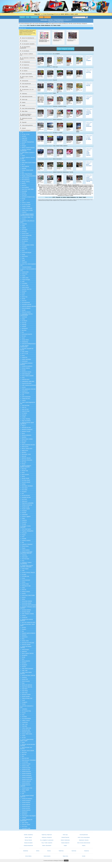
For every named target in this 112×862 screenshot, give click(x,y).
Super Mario (24, 688)
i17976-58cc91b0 (49, 135)
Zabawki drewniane (26, 771)
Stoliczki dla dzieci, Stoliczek (28, 675)
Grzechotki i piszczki (26, 304)
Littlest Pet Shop (25, 411)
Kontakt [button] (41, 17)
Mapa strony (65, 856)
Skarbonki (24, 635)
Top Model (24, 716)
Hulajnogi (24, 324)
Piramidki (24, 538)
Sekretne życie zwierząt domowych (26, 620)
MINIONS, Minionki (26, 458)
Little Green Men (25, 405)
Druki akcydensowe (26, 83)
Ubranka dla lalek (26, 730)
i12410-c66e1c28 (79, 122)
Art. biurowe (24, 40)
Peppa (23, 518)
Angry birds (24, 138)
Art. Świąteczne (25, 67)
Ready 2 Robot (25, 584)
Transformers (25, 722)
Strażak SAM (25, 679)
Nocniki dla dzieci (26, 495)
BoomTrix (24, 185)
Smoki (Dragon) (25, 649)
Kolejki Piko (24, 357)
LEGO (28, 25)
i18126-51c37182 (40, 69)
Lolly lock (24, 415)
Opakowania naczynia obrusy (26, 119)
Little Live (24, 407)
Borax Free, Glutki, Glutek (28, 189)
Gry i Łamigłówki (56, 53)
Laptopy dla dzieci (26, 398)
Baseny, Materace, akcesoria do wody (27, 158)
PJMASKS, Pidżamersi (27, 544)
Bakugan (24, 145)
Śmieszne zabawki (26, 644)
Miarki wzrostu (25, 446)
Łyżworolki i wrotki (26, 828)
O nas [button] (27, 17)
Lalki (23, 394)
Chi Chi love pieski (26, 204)
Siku (23, 631)
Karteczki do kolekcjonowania (29, 343)
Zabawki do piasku (26, 767)
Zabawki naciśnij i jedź (27, 779)
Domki (23, 243)
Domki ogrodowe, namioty (28, 244)
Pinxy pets (24, 532)
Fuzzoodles (24, 283)
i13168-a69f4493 (41, 31)
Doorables (24, 246)
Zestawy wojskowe (26, 810)
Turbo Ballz (24, 726)
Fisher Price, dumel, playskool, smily (28, 264)
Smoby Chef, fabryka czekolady (25, 647)
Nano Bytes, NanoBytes (27, 485)
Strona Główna (28, 856)
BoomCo (24, 183)
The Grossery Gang (26, 710)
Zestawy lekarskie (26, 802)
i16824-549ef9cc (78, 148)
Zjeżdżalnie (24, 813)
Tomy (23, 714)
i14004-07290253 (59, 122)
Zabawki (24, 128)
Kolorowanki (25, 361)
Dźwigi (23, 254)
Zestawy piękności (26, 804)
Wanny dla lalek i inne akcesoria (26, 748)
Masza (23, 433)
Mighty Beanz (25, 450)
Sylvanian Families (26, 694)
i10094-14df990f (69, 161)
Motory (23, 476)
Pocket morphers (26, 550)
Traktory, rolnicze (26, 720)
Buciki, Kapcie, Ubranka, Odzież (26, 77)
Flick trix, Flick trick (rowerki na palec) (28, 269)
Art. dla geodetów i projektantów (25, 47)
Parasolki (24, 512)
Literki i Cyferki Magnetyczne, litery (27, 403)
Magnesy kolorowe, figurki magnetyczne (27, 423)
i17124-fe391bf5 (40, 122)
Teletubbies (24, 709)
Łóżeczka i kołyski (26, 824)
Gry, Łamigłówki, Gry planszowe (46, 840)
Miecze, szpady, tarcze (27, 448)
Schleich (24, 615)
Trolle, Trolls (25, 724)
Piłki (23, 542)
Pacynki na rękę (25, 506)
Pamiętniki (24, 510)
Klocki (23, 355)
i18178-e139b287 (69, 56)
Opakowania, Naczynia (83, 840)
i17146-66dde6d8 (50, 148)
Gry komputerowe (26, 302)
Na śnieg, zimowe (26, 480)
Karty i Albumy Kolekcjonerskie (24, 346)
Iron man (24, 336)
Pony (23, 560)
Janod (23, 338)
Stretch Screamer (26, 681)
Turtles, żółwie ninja (26, 728)
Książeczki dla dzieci (26, 383)
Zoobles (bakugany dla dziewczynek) (26, 820)
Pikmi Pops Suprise (26, 529)
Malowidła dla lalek (26, 427)
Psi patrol (24, 574)
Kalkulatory (24, 93)
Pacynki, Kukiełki (26, 508)
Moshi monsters (25, 474)
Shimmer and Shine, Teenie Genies (27, 625)
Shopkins (24, 629)
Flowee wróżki (25, 272)
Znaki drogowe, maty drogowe (29, 815)
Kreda (23, 377)
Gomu (23, 294)
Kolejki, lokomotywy (26, 359)
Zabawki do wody (26, 769)
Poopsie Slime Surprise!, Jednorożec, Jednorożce (26, 566)
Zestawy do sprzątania (27, 798)
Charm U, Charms (26, 202)
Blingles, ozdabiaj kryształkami (29, 175)
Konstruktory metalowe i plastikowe (26, 364)
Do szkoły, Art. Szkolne (57, 132)
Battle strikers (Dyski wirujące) (29, 162)
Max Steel (24, 440)
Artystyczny (86, 850)
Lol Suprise (24, 413)
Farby (23, 258)
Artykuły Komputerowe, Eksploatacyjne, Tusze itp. (63, 172)
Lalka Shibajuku (25, 392)
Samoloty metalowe (26, 609)
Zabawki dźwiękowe (26, 773)
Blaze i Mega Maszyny (27, 173)
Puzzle (23, 578)
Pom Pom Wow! (25, 558)
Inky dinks (24, 330)
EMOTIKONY (25, 256)
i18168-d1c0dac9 (79, 56)
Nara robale (24, 489)
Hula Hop (24, 322)
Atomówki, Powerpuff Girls (28, 142)
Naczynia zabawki (26, 482)
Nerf (23, 493)
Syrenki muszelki (26, 696)
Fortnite (23, 275)
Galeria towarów (47, 856)
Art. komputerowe (26, 62)
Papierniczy (61, 850)
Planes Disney (25, 546)
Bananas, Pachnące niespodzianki (25, 150)
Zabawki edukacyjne (26, 775)
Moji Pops (24, 468)
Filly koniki (24, 262)
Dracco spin (24, 248)
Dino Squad (24, 229)
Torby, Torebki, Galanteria (46, 842)
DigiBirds (24, 227)
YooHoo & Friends (26, 763)
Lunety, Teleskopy (26, 418)
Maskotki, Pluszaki (26, 431)
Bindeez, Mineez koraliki (27, 170)
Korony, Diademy (26, 368)
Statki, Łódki (24, 670)
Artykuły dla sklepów (28, 842)
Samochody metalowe (27, 601)
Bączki (23, 143)
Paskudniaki (24, 514)
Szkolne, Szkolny (28, 837)
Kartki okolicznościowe (27, 96)
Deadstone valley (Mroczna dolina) (27, 221)
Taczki (23, 700)
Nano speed (24, 487)
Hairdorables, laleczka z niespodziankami (26, 314)
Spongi (23, 657)
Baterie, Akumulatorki (57, 158)
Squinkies (24, 662)
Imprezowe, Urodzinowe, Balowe (59, 106)
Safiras (23, 599)
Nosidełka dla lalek (26, 497)
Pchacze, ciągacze (26, 516)
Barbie (23, 155)
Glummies (24, 291)
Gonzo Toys (24, 296)
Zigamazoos (24, 811)
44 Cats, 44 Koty (25, 134)
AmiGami (24, 136)
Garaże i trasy (25, 285)
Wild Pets (24, 754)
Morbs (23, 472)
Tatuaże (24, 704)
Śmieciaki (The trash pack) (28, 642)
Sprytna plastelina (26, 661)
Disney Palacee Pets (26, 235)
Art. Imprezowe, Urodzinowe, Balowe (27, 58)
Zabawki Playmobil (65, 837)
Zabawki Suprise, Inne (27, 788)
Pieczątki (24, 524)
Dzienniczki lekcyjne (26, 252)
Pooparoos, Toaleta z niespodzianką (26, 563)
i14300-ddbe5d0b (50, 122)
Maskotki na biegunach (27, 429)
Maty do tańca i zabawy (27, 439)
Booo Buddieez (25, 187)
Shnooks (24, 627)
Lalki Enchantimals (26, 396)
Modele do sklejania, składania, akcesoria (25, 466)
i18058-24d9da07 (40, 135)
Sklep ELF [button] (22, 17)
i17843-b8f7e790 (69, 109)
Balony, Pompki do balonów (28, 147)
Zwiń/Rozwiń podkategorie (25, 130)
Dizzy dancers (25, 239)
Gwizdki (23, 310)
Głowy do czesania (26, 312)
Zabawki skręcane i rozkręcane (25, 785)
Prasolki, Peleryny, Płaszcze (28, 572)
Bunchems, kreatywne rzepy (28, 196)
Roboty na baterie (26, 591)
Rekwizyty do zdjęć (26, 585)
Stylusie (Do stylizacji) (27, 685)
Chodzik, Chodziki (26, 206)
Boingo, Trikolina (26, 181)
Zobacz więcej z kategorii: (89, 71)
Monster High (25, 470)
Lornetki (23, 416)
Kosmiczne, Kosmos (26, 371)
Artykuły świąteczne (65, 842)
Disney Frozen (25, 233)
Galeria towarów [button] (34, 17)
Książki (58, 25)
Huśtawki (24, 326)
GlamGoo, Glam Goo (26, 289)
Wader (23, 742)
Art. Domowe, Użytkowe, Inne (26, 54)
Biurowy (49, 850)
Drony (23, 250)
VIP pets (24, 737)
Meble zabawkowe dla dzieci (28, 444)
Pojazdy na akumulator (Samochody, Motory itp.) (26, 552)
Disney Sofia (25, 237)
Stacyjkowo (24, 664)
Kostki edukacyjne (26, 373)
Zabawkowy (25, 850)
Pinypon (24, 534)
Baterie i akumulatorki (27, 73)
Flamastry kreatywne (26, 267)
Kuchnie (24, 387)
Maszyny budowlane (26, 435)
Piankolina (24, 520)
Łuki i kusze (24, 826)
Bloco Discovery (25, 177)
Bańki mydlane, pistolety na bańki (27, 153)
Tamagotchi (24, 702)
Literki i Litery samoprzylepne (84, 837)
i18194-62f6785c (59, 56)
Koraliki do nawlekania (27, 366)
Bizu (23, 172)
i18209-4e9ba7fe (49, 56)
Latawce (24, 400)
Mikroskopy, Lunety (26, 454)
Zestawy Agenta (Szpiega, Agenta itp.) (27, 796)
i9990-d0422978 (78, 161)
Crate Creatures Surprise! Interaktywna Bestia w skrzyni (27, 214)
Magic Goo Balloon (26, 420)
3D (22, 132)
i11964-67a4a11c (49, 161)
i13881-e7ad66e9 (69, 122)
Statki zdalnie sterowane (27, 668)
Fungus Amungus (26, 279)
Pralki (23, 570)
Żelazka (23, 791)
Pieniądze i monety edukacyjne (25, 526)
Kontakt (83, 856)
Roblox (23, 587)
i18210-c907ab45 (40, 56)
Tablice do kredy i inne (27, 698)
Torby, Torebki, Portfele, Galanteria (60, 145)
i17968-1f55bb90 (78, 135)
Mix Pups (24, 461)
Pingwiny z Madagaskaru (27, 530)
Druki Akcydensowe (84, 834)
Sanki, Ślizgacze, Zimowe (28, 613)
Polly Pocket (25, 556)
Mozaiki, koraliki (25, 478)
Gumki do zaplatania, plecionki (29, 306)
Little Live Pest (25, 409)
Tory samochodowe (26, 718)
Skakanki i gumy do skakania (28, 633)
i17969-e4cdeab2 (69, 135)
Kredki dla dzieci (25, 379)
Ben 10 (23, 164)
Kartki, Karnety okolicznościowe (83, 842)
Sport (23, 659)
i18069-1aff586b (59, 69)
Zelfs (23, 793)
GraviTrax (24, 300)
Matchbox (24, 437)
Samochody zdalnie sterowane (29, 604)
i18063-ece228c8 (69, 69)
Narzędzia (24, 491)
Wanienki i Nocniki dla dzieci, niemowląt (27, 745)
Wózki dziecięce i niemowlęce (29, 760)
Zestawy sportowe (26, 808)
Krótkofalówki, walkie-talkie (28, 381)
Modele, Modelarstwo (65, 840)
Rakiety (23, 582)
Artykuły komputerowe (28, 845)
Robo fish (24, 589)
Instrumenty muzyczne (27, 334)
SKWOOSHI (24, 636)
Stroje (23, 683)
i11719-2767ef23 (55, 31)
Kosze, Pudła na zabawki (27, 375)
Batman (23, 160)
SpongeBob (24, 655)
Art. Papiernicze (25, 64)
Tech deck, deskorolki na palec (26, 706)
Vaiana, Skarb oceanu (27, 733)
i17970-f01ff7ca (59, 135)
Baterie (54, 25)
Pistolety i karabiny (26, 540)
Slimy (23, 638)
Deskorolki (24, 223)
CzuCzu (24, 219)
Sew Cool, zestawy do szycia (28, 622)
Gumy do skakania (26, 308)
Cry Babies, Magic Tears (27, 217)
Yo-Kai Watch (25, 762)
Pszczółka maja (25, 576)
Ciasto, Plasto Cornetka (27, 210)
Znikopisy (24, 817)
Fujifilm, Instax (25, 277)
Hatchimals (24, 317)
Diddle (23, 225)
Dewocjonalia (25, 80)
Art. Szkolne (37, 25)
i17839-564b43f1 (78, 109)
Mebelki (23, 442)
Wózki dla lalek (25, 758)
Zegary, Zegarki (25, 789)
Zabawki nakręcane (26, 781)
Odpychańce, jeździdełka (27, 503)
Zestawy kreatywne (26, 800)
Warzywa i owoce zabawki (28, 750)
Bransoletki (24, 191)
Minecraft (24, 456)
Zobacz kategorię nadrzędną (65, 49)
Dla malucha (25, 241)
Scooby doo (24, 617)
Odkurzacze (24, 501)
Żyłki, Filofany (25, 822)
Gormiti (23, 298)
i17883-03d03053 (40, 109)
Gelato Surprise (25, 287)
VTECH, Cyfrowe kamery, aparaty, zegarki (27, 740)
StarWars (24, 666)
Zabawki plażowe (26, 783)
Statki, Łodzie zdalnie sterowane (26, 673)
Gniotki (23, 292)
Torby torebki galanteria (27, 125)
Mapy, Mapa (24, 111)
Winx (23, 756)
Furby (23, 281)
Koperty (23, 102)
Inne (23, 332)
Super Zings (24, 692)
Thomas (24, 712)
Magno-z (24, 425)
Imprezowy (74, 850)
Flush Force (24, 273)
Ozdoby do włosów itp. (27, 505)
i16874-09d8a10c (69, 148)
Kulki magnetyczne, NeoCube (29, 389)
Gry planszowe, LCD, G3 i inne (27, 90)
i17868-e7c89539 (59, 109)
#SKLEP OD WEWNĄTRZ (28, 38)
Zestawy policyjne (26, 806)
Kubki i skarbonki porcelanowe (29, 385)
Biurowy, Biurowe (28, 840)
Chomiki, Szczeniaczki (27, 208)
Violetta (23, 735)
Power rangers (25, 568)
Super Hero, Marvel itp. (27, 686)
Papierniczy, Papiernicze (47, 834)
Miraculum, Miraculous (27, 460)
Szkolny (37, 850)
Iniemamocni (25, 328)
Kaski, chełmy (25, 351)
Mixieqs (23, 463)
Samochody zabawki (26, 603)
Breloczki (24, 193)
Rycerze (24, 597)
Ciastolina (24, 212)
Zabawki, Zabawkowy (28, 834)
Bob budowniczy (25, 179)
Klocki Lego (24, 99)
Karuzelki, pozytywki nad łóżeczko (26, 349)
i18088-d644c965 (49, 69)
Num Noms (24, 499)
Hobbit (23, 318)
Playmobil (32, 25)
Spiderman (24, 651)
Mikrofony (24, 452)
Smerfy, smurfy (25, 640)
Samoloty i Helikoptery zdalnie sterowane (28, 607)
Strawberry (24, 677)
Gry (52, 25)
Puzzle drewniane (26, 580)
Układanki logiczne (26, 731)
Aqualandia (24, 140)
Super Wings (25, 690)
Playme (23, 548)
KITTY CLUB (25, 353)
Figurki (23, 260)
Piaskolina (24, 522)
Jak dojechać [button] (47, 17)
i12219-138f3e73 (40, 161)
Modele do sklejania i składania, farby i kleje (26, 115)
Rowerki (24, 593)
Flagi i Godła (25, 86)
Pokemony (24, 555)
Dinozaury (24, 231)
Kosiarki (24, 370)
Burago (23, 198)
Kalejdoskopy (25, 341)
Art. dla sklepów (25, 50)
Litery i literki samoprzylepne (28, 108)
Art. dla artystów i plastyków (28, 43)
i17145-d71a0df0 (59, 148)
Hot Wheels (24, 320)
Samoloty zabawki (26, 611)
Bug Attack (24, 195)
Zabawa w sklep (25, 765)
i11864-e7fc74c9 (59, 161)
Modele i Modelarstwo (45, 25)
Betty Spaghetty (25, 166)
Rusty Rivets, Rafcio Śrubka (28, 595)
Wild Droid (24, 752)
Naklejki (24, 484)
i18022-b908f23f (78, 69)
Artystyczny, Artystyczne (47, 837)
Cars (23, 200)
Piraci (23, 536)
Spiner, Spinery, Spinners (28, 653)
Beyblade (24, 168)
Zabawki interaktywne (27, 777)
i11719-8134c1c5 (69, 31)
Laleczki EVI (25, 391)
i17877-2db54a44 (50, 109)
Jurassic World (25, 339)
